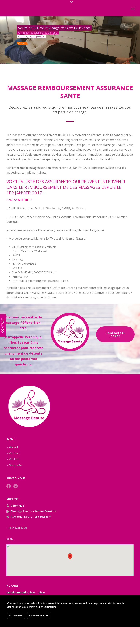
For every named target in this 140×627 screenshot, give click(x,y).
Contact (14, 453)
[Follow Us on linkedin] (15, 486)
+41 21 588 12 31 (16, 528)
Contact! (22, 43)
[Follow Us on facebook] (8, 486)
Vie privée (15, 465)
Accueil (13, 447)
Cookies (14, 459)
